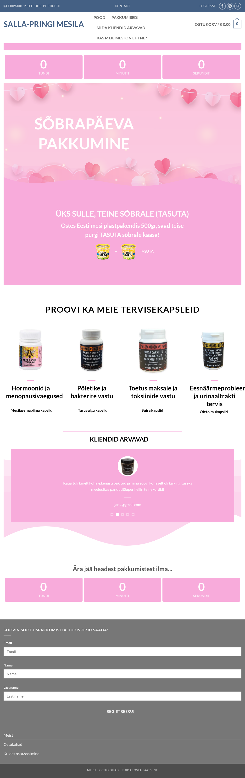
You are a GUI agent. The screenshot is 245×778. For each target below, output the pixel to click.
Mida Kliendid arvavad (121, 27)
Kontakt (122, 6)
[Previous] (21, 487)
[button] (32, 6)
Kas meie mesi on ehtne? (122, 38)
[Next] (223, 487)
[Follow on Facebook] (222, 6)
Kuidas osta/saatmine (21, 753)
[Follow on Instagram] (230, 6)
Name (8, 665)
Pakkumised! (125, 17)
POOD (99, 17)
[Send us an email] (237, 6)
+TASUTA (134, 251)
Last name (11, 687)
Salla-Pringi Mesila (44, 24)
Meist (8, 735)
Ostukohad (13, 744)
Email (8, 643)
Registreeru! (121, 711)
